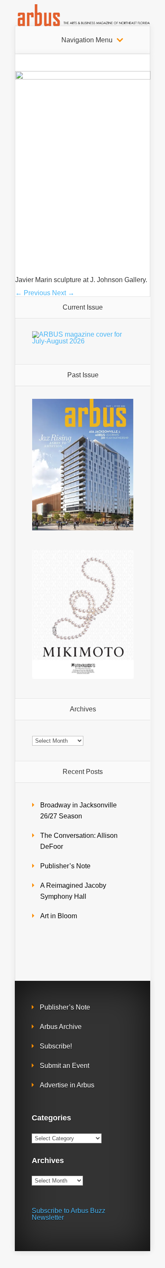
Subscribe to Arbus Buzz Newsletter (68, 1214)
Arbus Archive (61, 1026)
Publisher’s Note (65, 866)
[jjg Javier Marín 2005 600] (83, 77)
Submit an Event (64, 1065)
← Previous (32, 292)
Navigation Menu (87, 40)
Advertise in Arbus (67, 1085)
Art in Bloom (58, 915)
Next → (63, 292)
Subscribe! (56, 1046)
